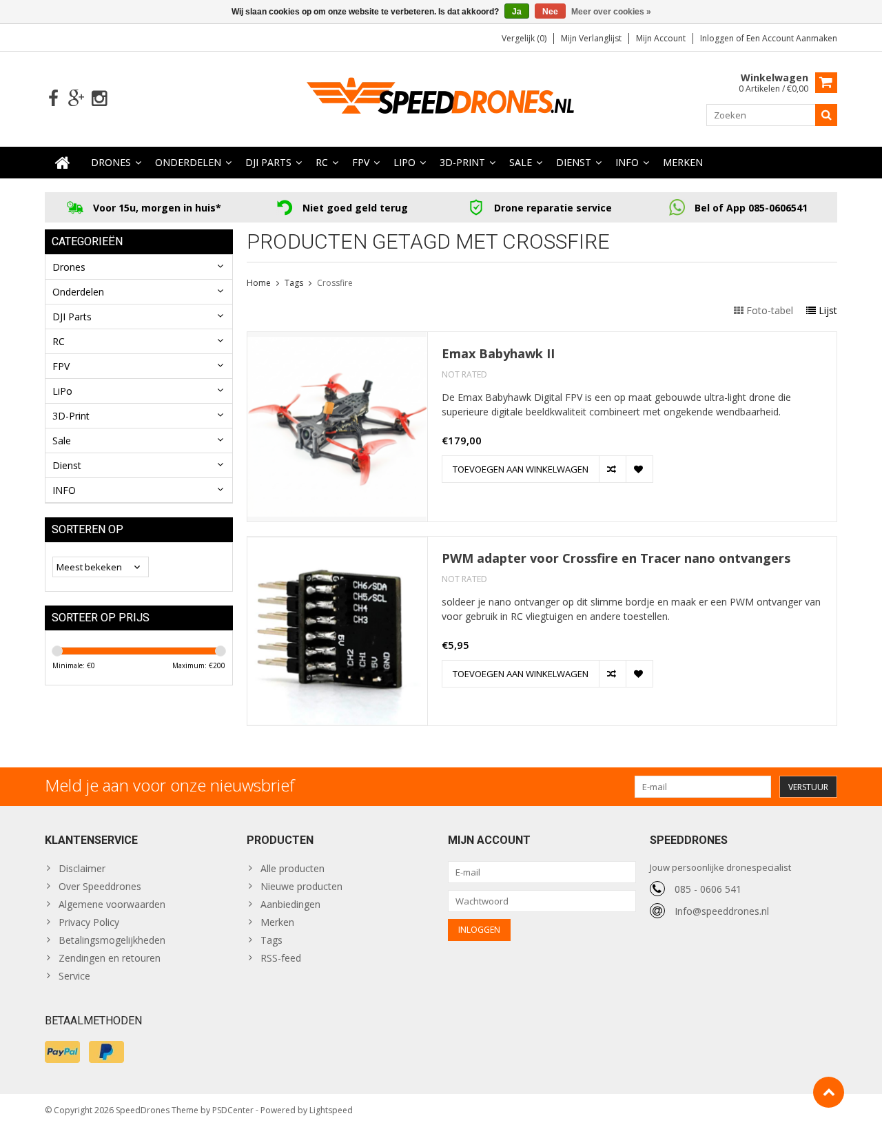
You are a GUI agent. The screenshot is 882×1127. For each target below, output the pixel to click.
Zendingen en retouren (110, 957)
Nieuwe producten (301, 886)
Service (74, 975)
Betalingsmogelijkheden (112, 940)
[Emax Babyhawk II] (337, 339)
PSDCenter (233, 1110)
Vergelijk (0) (524, 38)
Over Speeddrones (100, 886)
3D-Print (462, 162)
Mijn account (661, 38)
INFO (627, 162)
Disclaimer (82, 868)
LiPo (404, 162)
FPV (360, 162)
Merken (683, 162)
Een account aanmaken (791, 38)
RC (322, 162)
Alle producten (292, 868)
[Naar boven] (828, 1092)
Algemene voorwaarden (112, 904)
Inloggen (718, 38)
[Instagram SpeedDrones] (98, 99)
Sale (520, 162)
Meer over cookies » (611, 12)
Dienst (573, 162)
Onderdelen (188, 162)
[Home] (63, 162)
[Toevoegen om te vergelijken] (612, 469)
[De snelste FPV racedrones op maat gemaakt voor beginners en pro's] (441, 97)
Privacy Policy (89, 922)
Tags (294, 283)
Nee (550, 12)
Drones (111, 162)
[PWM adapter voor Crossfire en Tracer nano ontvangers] (337, 543)
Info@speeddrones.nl (722, 911)
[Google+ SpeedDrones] (76, 99)
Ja (517, 12)
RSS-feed (280, 957)
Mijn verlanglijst (591, 38)
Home (259, 283)
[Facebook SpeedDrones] (53, 99)
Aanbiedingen (290, 904)
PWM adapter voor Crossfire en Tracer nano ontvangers (616, 558)
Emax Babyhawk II (498, 354)
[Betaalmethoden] (62, 1052)
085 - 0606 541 (708, 889)
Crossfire (335, 283)
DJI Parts (268, 162)
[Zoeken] (826, 115)
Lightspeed (331, 1110)
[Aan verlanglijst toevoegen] (639, 469)
